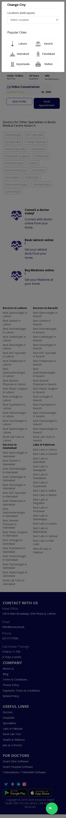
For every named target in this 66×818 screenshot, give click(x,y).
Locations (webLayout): (21, 13)
